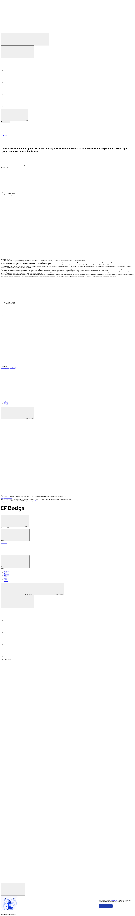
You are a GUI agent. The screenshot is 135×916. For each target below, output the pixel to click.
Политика (6, 571)
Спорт (5, 579)
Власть (5, 572)
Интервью (6, 574)
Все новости (4, 543)
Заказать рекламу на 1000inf (8, 368)
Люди (5, 578)
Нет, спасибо (4, 914)
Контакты (6, 404)
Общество (6, 575)
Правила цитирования (41, 500)
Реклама (6, 403)
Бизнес (5, 576)
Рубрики (6, 402)
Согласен (105, 906)
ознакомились (114, 900)
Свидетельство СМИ (6, 498)
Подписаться (12, 914)
